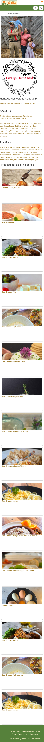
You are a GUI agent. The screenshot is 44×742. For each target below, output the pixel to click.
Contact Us (34, 734)
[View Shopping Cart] (41, 8)
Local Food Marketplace (31, 738)
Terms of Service (28, 731)
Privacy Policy (15, 731)
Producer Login (23, 734)
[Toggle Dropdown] (35, 8)
